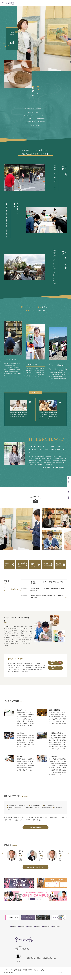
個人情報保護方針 (27, 970)
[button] (68, 854)
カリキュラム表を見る (53, 662)
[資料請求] (69, 489)
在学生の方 (22, 926)
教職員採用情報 (8, 972)
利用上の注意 (17, 970)
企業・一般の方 (57, 926)
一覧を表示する (13, 589)
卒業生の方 (38, 926)
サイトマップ (8, 970)
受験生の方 (14, 926)
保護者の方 (30, 926)
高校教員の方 (47, 926)
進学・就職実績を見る (35, 827)
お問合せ (43, 970)
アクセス (36, 970)
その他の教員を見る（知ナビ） (35, 867)
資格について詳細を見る (55, 667)
